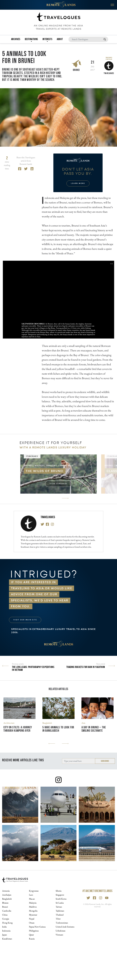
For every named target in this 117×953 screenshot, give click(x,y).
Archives (15, 39)
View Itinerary (58, 484)
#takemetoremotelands (97, 891)
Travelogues (48, 517)
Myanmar (33, 914)
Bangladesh (47, 722)
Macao (32, 898)
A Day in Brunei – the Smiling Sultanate (93, 729)
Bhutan (5, 902)
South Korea (61, 898)
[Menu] (112, 5)
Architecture (8, 722)
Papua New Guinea (37, 926)
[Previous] (52, 743)
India (4, 926)
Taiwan (59, 906)
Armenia (6, 890)
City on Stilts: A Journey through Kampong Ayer (17, 729)
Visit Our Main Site (25, 620)
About (60, 39)
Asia (83, 722)
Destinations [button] (31, 39)
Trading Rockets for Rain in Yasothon (85, 666)
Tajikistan (60, 910)
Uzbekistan (60, 930)
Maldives (33, 906)
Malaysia (32, 902)
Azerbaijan (6, 894)
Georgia (5, 918)
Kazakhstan (7, 938)
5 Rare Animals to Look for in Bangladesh (58, 729)
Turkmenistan (62, 922)
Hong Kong (7, 922)
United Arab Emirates (65, 926)
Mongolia (33, 910)
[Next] (65, 498)
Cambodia (6, 910)
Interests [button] (47, 39)
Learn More (78, 183)
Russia (32, 938)
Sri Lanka (60, 902)
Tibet (58, 918)
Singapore (60, 894)
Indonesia (6, 930)
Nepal (31, 918)
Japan (4, 934)
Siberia (58, 890)
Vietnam (59, 934)
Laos (31, 894)
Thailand (59, 914)
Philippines (34, 930)
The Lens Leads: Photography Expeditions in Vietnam (33, 668)
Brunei (76, 69)
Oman (31, 922)
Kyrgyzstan (34, 890)
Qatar (31, 934)
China (4, 914)
